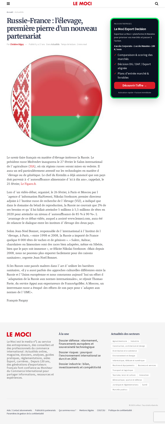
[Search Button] (156, 3)
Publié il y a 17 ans (37, 44)
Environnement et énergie (124, 356)
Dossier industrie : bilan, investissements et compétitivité (80, 365)
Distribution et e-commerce (125, 351)
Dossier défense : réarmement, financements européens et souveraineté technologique (78, 344)
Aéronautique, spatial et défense (127, 380)
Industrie (135, 341)
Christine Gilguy (17, 44)
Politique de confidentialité (120, 410)
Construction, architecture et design (129, 346)
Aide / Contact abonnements (19, 410)
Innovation (144, 375)
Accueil (10, 12)
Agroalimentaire (120, 341)
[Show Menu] (8, 3)
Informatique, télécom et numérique (129, 360)
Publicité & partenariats (45, 410)
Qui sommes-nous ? (67, 410)
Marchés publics (120, 389)
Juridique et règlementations (125, 385)
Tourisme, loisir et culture (124, 375)
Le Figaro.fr (28, 183)
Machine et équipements (123, 365)
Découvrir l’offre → (134, 85)
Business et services (147, 365)
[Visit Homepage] (82, 3)
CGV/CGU (101, 410)
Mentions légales (86, 410)
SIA (32, 166)
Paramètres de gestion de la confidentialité (25, 413)
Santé (144, 385)
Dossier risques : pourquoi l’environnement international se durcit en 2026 (80, 355)
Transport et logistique (123, 370)
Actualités (19, 12)
